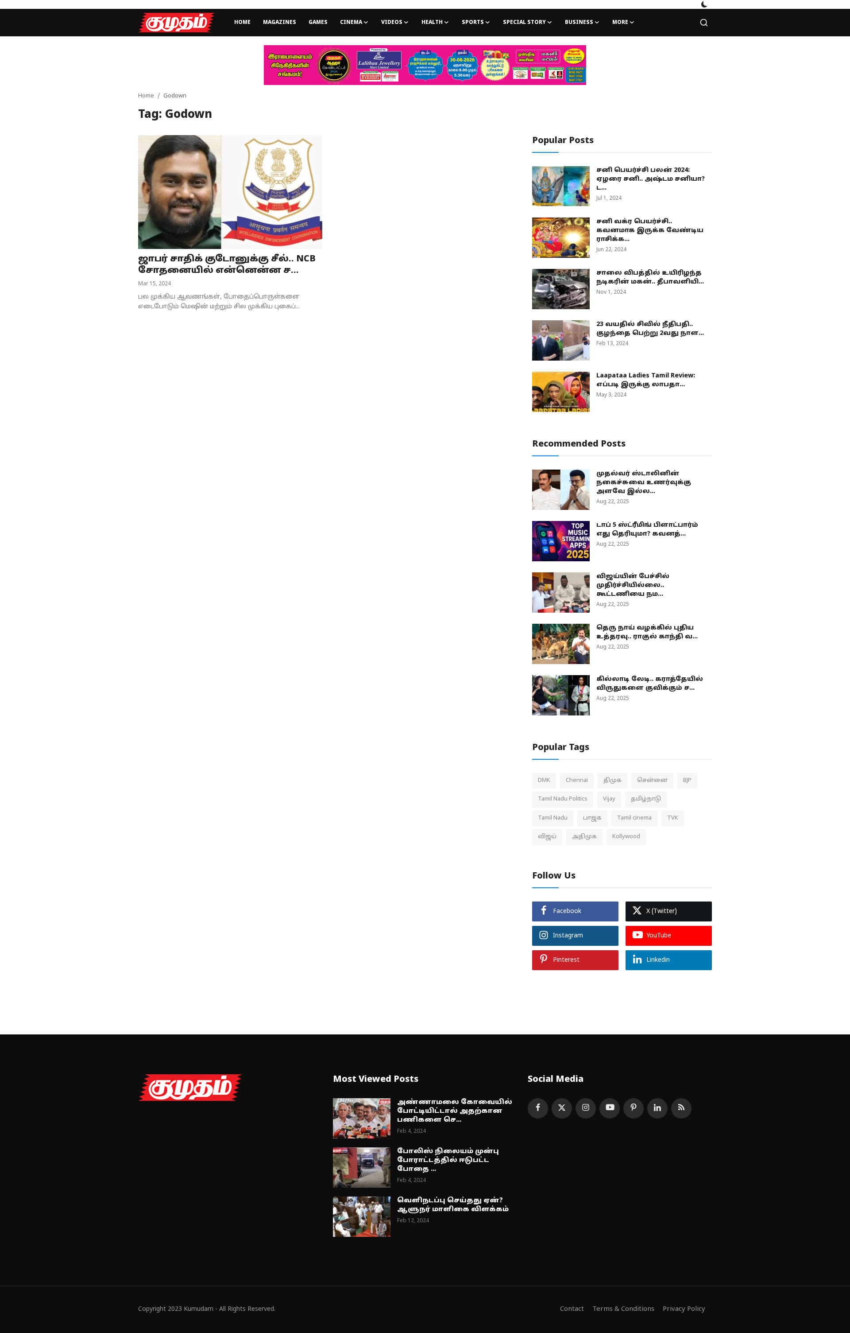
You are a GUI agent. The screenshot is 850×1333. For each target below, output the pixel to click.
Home (242, 22)
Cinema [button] (351, 22)
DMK (544, 780)
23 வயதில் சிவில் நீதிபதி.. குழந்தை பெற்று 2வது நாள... (650, 329)
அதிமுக (584, 836)
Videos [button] (391, 22)
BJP (687, 780)
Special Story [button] (524, 22)
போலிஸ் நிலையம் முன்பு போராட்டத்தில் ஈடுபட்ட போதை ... (448, 1160)
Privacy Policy (684, 1309)
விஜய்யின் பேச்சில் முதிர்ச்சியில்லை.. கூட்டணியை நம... (632, 585)
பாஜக (592, 818)
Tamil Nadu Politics (562, 799)
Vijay (609, 799)
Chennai (577, 780)
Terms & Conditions (623, 1309)
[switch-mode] (704, 4)
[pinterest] (633, 1108)
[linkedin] (657, 1108)
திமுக (612, 780)
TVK (672, 818)
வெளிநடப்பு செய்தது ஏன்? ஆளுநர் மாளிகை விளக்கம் (453, 1205)
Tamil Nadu (553, 818)
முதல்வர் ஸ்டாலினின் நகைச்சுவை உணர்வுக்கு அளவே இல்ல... (643, 482)
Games (318, 22)
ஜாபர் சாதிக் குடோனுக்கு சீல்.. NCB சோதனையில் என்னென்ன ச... (227, 265)
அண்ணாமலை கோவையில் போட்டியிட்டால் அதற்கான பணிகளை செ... (454, 1111)
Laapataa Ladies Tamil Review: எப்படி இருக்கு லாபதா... (645, 380)
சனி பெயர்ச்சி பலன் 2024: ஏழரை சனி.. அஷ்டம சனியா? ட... (650, 179)
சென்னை (652, 780)
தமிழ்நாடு (646, 799)
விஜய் (547, 836)
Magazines (279, 22)
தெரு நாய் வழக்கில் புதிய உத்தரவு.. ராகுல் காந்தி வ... (647, 632)
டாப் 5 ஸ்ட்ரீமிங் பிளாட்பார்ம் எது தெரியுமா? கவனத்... (647, 529)
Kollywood (626, 836)
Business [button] (579, 22)
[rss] (681, 1108)
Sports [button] (473, 22)
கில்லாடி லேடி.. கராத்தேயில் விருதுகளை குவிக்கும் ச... (649, 684)
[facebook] (538, 1108)
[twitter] (562, 1108)
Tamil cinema (634, 818)
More (620, 22)
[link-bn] (425, 65)
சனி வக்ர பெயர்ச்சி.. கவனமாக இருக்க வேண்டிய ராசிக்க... (649, 230)
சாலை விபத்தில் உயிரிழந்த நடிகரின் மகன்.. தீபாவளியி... (650, 277)
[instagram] (586, 1108)
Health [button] (432, 22)
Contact (572, 1309)
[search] (704, 23)
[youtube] (609, 1108)
